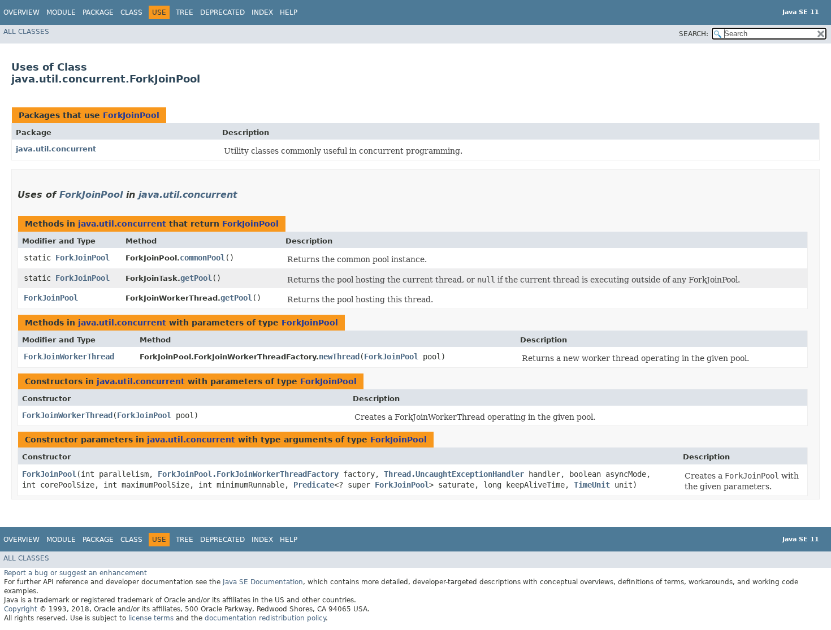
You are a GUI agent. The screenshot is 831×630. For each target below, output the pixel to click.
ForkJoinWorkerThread (69, 356)
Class (131, 12)
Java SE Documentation (263, 582)
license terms (151, 618)
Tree (184, 12)
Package (98, 12)
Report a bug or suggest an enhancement (75, 573)
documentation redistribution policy (265, 618)
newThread (339, 356)
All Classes (26, 32)
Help (288, 12)
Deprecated (222, 12)
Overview (21, 12)
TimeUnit (592, 484)
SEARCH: (693, 34)
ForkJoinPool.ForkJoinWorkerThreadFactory (248, 474)
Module (61, 12)
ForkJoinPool (131, 115)
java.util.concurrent (56, 149)
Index (262, 12)
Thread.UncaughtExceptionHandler (454, 474)
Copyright (20, 609)
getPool (196, 278)
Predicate (313, 484)
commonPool (202, 257)
